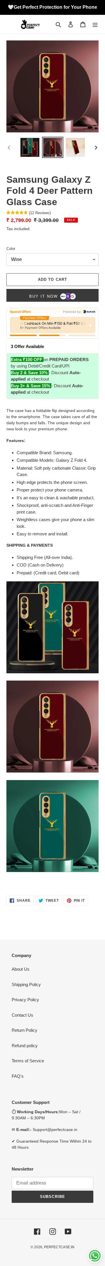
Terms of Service (28, 1060)
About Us (20, 969)
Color (10, 248)
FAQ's (18, 1076)
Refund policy (25, 1045)
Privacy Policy (25, 999)
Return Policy (24, 1030)
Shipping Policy (26, 984)
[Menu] (95, 24)
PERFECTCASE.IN (59, 1247)
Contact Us (22, 1015)
